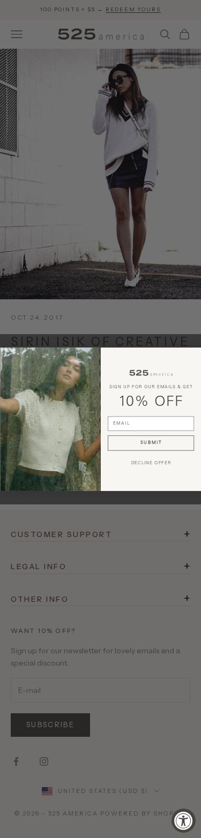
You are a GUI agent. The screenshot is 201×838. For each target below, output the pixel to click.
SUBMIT (150, 443)
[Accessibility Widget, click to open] (184, 821)
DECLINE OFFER (150, 462)
